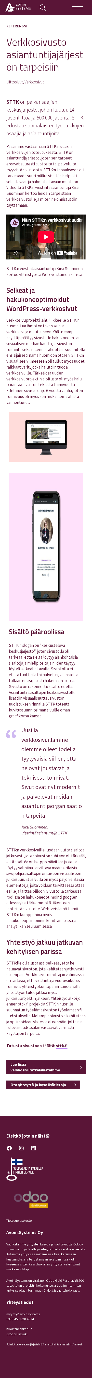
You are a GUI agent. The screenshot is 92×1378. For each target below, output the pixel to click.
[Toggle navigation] (77, 7)
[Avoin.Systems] (19, 7)
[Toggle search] (43, 7)
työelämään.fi (70, 1010)
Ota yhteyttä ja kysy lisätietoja (38, 1085)
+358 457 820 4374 (20, 1319)
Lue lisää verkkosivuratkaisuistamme (35, 1067)
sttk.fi (61, 1045)
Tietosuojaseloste (19, 1220)
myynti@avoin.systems (23, 1314)
